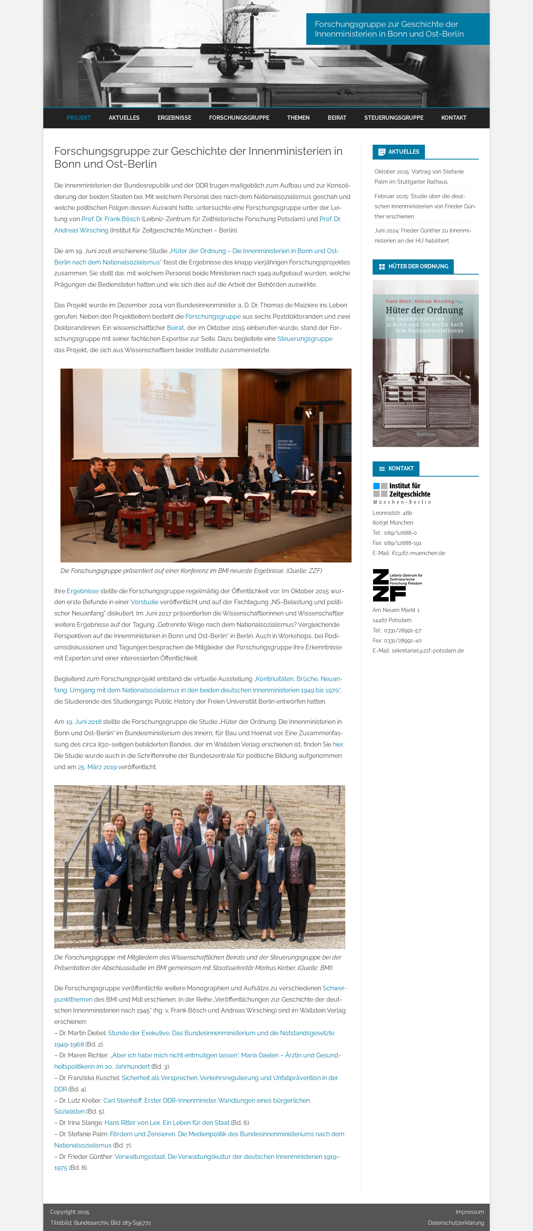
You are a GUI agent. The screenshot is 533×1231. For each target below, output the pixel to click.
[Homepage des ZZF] (398, 600)
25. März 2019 (97, 767)
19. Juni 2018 (83, 721)
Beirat (337, 118)
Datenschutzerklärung (456, 1223)
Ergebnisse (174, 118)
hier (338, 744)
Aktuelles (124, 118)
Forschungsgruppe (239, 118)
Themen (298, 118)
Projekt (79, 118)
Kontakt (454, 118)
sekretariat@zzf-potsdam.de (428, 650)
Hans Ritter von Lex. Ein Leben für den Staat (167, 1122)
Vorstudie (144, 602)
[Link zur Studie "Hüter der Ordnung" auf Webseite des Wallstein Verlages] (426, 445)
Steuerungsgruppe (393, 118)
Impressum (470, 1212)
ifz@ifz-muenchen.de (418, 553)
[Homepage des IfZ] (402, 503)
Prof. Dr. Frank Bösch (111, 219)
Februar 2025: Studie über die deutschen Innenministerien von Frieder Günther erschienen (425, 206)
